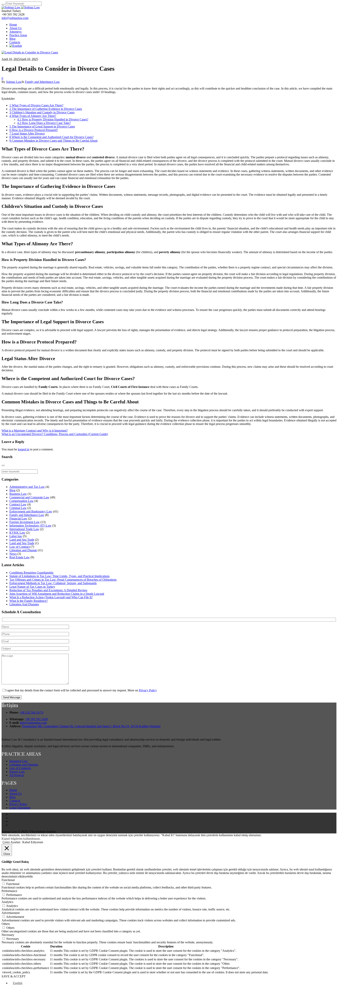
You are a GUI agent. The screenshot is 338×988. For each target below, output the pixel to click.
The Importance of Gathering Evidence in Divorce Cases (45, 108)
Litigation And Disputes (24, 604)
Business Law (18, 493)
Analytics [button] (7, 902)
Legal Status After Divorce (27, 133)
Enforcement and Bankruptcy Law (30, 511)
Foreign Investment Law (24, 522)
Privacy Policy (148, 690)
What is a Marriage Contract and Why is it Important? (35, 430)
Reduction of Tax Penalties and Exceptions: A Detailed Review (48, 590)
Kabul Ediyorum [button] (32, 842)
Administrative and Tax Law (27, 486)
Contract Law (17, 504)
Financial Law (18, 518)
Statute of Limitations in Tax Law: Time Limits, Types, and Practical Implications (59, 576)
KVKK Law (17, 532)
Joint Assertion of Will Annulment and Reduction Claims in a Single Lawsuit (56, 593)
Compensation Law (21, 501)
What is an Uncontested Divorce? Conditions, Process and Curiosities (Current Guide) (55, 434)
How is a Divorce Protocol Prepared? (33, 130)
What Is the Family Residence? (28, 600)
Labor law (15, 536)
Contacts (14, 800)
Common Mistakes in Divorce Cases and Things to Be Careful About (53, 140)
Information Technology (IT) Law (30, 525)
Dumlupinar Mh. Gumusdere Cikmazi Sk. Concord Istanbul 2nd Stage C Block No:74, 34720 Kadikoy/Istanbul (91, 726)
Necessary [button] (8, 934)
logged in (23, 449)
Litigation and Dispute (23, 550)
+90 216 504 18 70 (31, 712)
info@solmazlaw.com (15, 18)
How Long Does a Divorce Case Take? (44, 123)
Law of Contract (19, 546)
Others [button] (6, 924)
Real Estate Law (19, 557)
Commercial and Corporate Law (29, 497)
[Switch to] (15, 45)
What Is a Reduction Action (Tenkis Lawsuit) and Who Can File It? (51, 597)
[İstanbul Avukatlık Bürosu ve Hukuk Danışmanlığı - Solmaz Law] (21, 7)
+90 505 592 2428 (36, 719)
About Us (15, 793)
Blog (12, 490)
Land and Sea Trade (21, 539)
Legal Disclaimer (20, 807)
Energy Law (17, 771)
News (13, 553)
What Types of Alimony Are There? (32, 116)
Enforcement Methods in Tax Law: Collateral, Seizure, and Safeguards (53, 583)
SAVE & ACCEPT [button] (14, 976)
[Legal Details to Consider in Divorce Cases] (30, 52)
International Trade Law (24, 529)
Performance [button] (9, 891)
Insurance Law (18, 761)
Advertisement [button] (11, 913)
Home (13, 790)
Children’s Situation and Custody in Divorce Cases (42, 112)
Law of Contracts (20, 768)
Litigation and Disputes (23, 764)
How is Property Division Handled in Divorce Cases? (52, 119)
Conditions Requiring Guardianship (31, 572)
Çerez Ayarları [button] (11, 842)
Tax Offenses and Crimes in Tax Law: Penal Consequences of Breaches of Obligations (63, 579)
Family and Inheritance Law (42, 81)
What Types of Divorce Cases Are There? (36, 105)
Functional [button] (8, 880)
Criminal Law (18, 508)
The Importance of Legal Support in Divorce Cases (42, 126)
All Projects (16, 775)
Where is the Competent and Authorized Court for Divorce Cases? (51, 137)
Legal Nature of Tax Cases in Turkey (32, 586)
